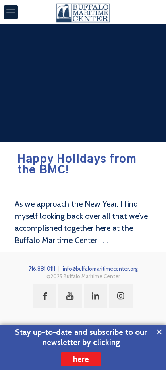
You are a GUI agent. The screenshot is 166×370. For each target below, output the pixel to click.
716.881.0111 (42, 268)
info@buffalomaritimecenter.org (100, 268)
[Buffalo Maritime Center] (83, 12)
